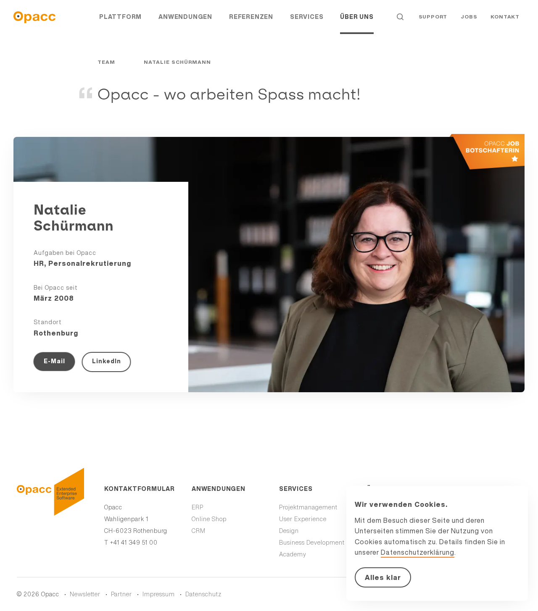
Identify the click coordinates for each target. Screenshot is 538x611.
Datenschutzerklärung (417, 552)
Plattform (120, 17)
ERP (197, 507)
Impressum (158, 594)
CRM (199, 531)
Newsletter (85, 594)
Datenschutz (203, 594)
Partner (121, 594)
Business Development (312, 542)
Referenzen (251, 17)
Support (433, 16)
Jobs (469, 16)
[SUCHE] (400, 17)
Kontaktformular (137, 489)
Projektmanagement (308, 507)
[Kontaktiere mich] (478, 157)
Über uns (356, 17)
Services (306, 17)
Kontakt (505, 16)
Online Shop (209, 519)
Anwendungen (185, 17)
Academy (292, 554)
